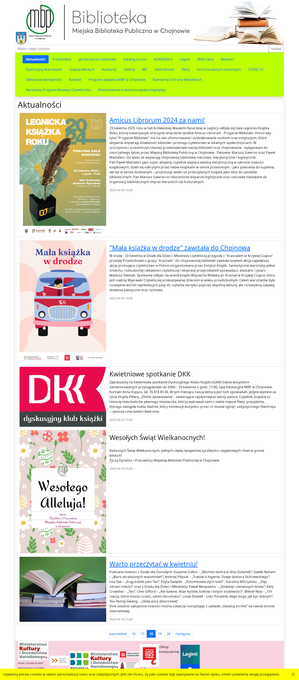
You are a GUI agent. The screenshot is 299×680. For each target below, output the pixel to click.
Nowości (227, 59)
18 (151, 634)
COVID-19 (255, 69)
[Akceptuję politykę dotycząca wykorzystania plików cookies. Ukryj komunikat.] (293, 674)
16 (133, 634)
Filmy (186, 69)
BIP (144, 69)
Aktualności (35, 59)
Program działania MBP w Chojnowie (117, 79)
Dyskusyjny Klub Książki (44, 69)
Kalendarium (164, 69)
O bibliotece (62, 59)
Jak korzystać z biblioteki (97, 59)
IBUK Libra (205, 59)
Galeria (129, 69)
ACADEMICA (163, 59)
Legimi (185, 59)
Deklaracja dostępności (44, 79)
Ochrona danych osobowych (219, 69)
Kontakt (75, 79)
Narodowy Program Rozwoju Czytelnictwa (58, 90)
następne (183, 634)
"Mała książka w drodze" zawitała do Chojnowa (179, 247)
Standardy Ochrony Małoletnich (177, 79)
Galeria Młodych (82, 69)
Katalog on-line (135, 59)
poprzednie (118, 634)
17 (142, 634)
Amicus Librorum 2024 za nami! (157, 120)
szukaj (276, 48)
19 (160, 634)
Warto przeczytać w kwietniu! (153, 563)
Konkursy (109, 69)
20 (168, 634)
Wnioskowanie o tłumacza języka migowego (132, 90)
